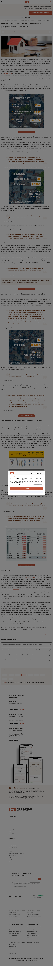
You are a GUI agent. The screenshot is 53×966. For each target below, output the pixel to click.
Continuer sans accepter (25, 475)
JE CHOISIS (26, 492)
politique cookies (37, 484)
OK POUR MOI (26, 488)
